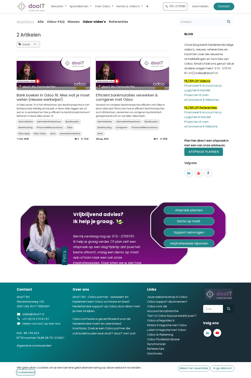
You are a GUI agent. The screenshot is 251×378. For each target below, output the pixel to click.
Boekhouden (72, 121)
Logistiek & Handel (197, 117)
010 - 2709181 (123, 236)
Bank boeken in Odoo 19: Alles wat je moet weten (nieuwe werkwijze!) (53, 97)
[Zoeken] (228, 22)
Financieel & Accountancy (203, 85)
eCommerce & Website (200, 126)
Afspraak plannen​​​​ (189, 210)
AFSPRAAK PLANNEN (203, 151)
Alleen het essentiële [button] (194, 368)
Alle (40, 21)
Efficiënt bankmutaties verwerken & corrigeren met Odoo (127, 97)
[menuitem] (58, 6)
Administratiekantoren (49, 121)
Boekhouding (25, 127)
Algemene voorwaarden (34, 345)
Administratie (25, 121)
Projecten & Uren (196, 95)
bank (52, 133)
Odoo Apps (24, 133)
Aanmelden (200, 6)
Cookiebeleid (26, 372)
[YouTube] (199, 173)
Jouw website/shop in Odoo (167, 296)
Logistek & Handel (197, 90)
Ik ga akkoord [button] (222, 368)
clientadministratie (70, 133)
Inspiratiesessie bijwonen (189, 243)
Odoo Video (40, 133)
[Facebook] (208, 173)
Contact (224, 6)
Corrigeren (121, 127)
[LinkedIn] (189, 173)
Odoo (69, 127)
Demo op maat (189, 221)
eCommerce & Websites (201, 99)
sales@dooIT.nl (33, 314)
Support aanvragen (189, 232)
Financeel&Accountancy (50, 127)
